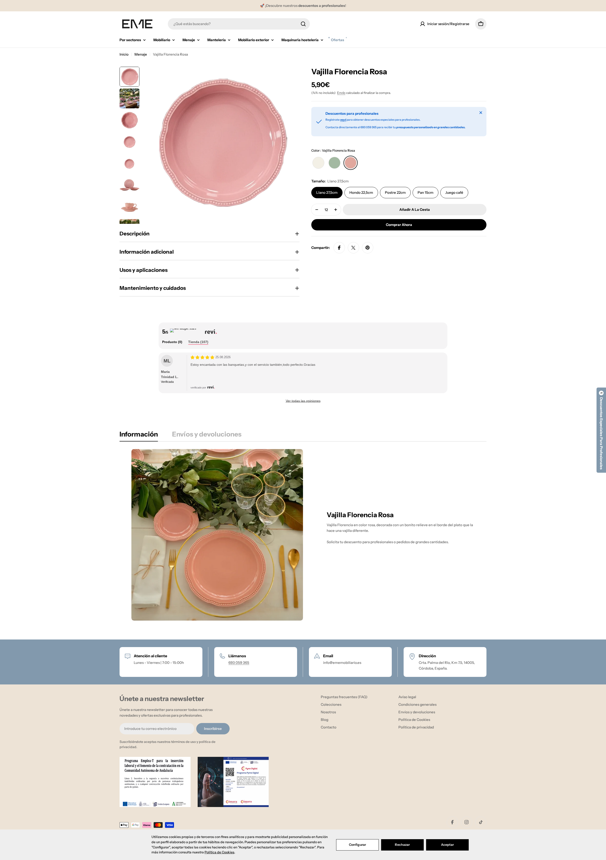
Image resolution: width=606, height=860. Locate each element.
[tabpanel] (303, 535)
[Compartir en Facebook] (339, 247)
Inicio (124, 54)
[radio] (318, 163)
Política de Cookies (219, 852)
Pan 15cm (425, 192)
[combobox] (239, 24)
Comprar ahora (399, 224)
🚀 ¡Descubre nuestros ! (303, 5)
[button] (601, 430)
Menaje (140, 54)
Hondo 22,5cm (361, 192)
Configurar (357, 844)
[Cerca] (480, 112)
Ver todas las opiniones (303, 401)
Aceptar (447, 844)
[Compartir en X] (353, 247)
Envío (341, 93)
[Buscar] (303, 24)
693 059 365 (238, 662)
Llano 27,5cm (327, 192)
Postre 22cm (395, 192)
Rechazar (402, 844)
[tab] (172, 342)
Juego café (454, 192)
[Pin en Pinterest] (367, 247)
